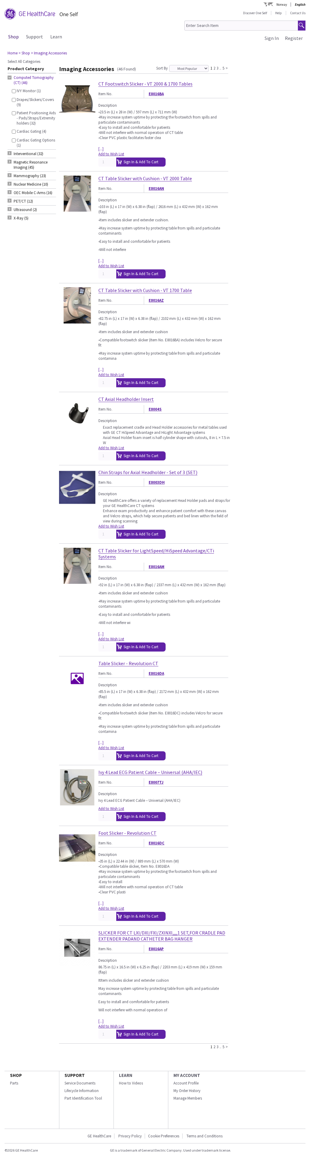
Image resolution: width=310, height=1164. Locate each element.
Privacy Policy (129, 1136)
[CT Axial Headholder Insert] (77, 429)
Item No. (105, 93)
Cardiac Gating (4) (31, 131)
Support (34, 37)
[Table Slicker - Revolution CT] (77, 694)
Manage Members (187, 1098)
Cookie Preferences (163, 1136)
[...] (101, 148)
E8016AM (156, 566)
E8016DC (156, 843)
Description (107, 105)
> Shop (24, 53)
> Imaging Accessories (49, 53)
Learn (56, 37)
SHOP (16, 1075)
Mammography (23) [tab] (30, 175)
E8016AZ (156, 300)
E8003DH (157, 482)
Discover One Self (255, 13)
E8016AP (156, 948)
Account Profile (186, 1083)
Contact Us (297, 13)
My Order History (186, 1090)
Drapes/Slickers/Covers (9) (35, 102)
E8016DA (156, 673)
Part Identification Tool (83, 1098)
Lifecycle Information (81, 1090)
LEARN (125, 1075)
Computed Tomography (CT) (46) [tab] (34, 80)
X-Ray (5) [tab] (21, 218)
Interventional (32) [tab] (28, 153)
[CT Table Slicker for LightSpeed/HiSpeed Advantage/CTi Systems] (77, 581)
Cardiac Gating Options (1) (36, 143)
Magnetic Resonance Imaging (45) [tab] (31, 165)
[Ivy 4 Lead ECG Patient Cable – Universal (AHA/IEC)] (77, 802)
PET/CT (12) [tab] (23, 201)
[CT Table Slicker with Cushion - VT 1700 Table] (77, 321)
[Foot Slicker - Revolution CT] (77, 863)
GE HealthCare (99, 1136)
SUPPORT (74, 1075)
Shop (13, 37)
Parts (14, 1083)
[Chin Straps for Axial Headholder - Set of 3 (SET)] (77, 503)
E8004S (155, 409)
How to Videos (131, 1083)
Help (278, 13)
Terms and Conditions (204, 1136)
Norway (281, 4)
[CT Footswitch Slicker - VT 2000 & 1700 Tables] (77, 114)
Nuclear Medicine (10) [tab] (31, 184)
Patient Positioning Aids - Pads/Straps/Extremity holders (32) (36, 118)
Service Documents (79, 1083)
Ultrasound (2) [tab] (25, 209)
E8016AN (156, 188)
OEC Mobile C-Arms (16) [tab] (33, 192)
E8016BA (156, 93)
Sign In (272, 38)
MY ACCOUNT (186, 1075)
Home (13, 53)
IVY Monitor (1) (29, 90)
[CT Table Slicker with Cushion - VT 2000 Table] (77, 209)
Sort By (162, 68)
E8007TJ (156, 782)
